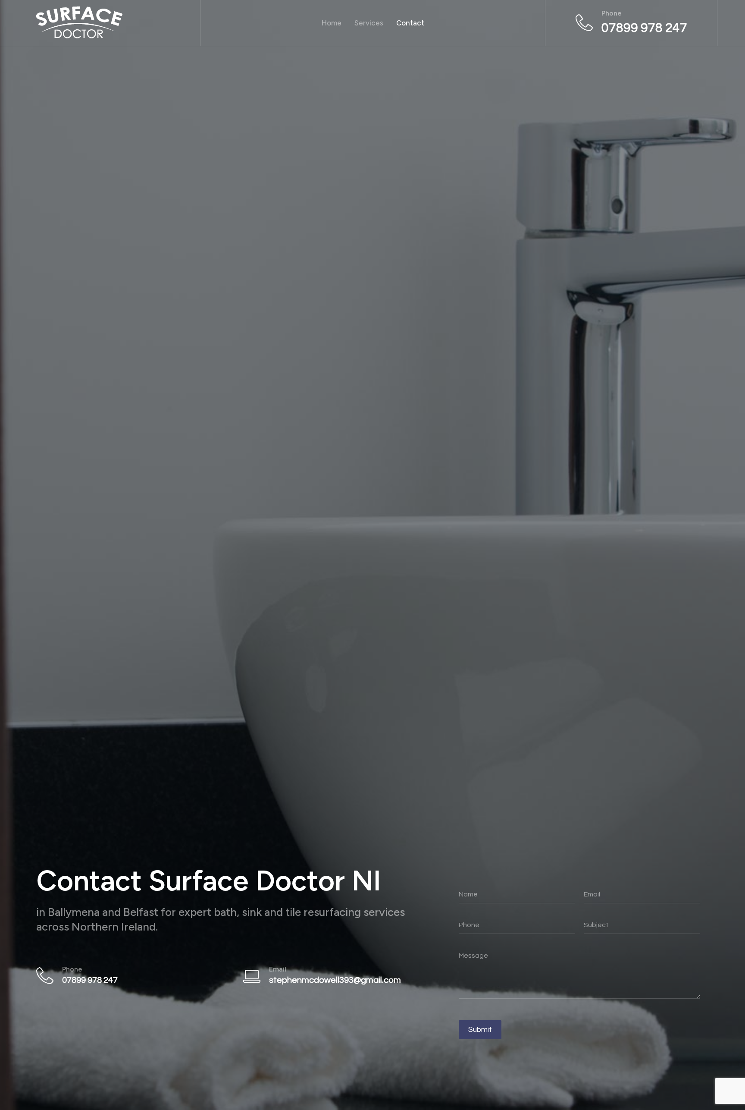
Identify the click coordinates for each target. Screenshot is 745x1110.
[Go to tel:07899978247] (631, 23)
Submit (480, 1030)
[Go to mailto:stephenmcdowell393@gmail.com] (338, 976)
